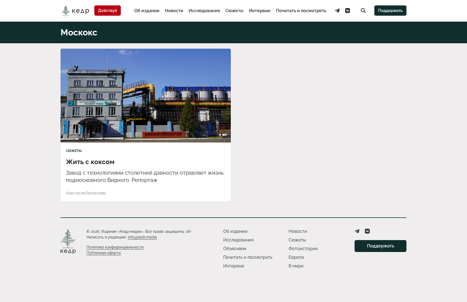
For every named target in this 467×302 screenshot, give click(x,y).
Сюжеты (234, 10)
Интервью (260, 10)
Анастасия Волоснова (86, 193)
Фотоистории (303, 248)
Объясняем (234, 248)
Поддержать (390, 10)
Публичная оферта (103, 253)
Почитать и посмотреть (301, 10)
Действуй (107, 10)
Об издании (146, 10)
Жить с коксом (90, 162)
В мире (296, 265)
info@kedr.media (142, 237)
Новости (174, 10)
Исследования (204, 10)
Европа (296, 257)
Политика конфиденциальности (115, 247)
